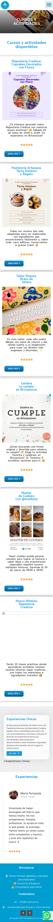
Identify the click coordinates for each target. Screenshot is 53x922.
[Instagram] (29, 913)
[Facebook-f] (23, 913)
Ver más (12, 753)
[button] (49, 4)
